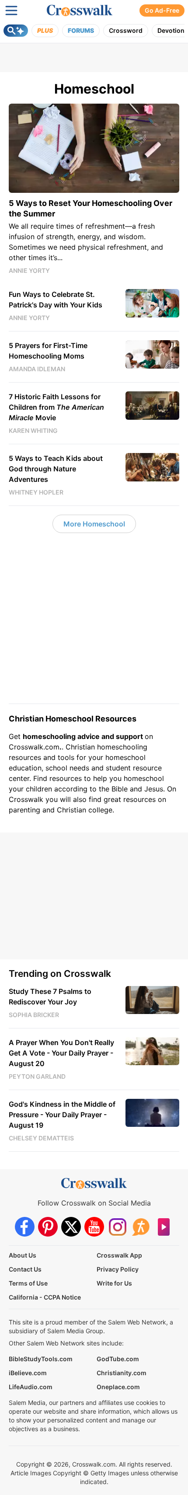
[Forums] (140, 1227)
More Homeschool (94, 523)
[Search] (15, 30)
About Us (22, 1255)
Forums (81, 30)
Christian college (84, 809)
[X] (71, 1227)
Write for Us (114, 1283)
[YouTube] (94, 1227)
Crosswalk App (119, 1255)
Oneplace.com (118, 1386)
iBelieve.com (28, 1373)
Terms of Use (28, 1283)
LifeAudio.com (30, 1386)
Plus (45, 30)
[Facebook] (25, 1227)
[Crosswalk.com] (79, 10)
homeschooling (122, 746)
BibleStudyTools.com (41, 1359)
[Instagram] (117, 1227)
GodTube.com (118, 1359)
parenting (24, 809)
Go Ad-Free (162, 10)
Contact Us (25, 1269)
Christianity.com (121, 1373)
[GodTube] (164, 1227)
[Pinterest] (48, 1227)
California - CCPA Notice (45, 1297)
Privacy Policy (118, 1269)
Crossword (126, 30)
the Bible (113, 788)
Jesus (153, 788)
